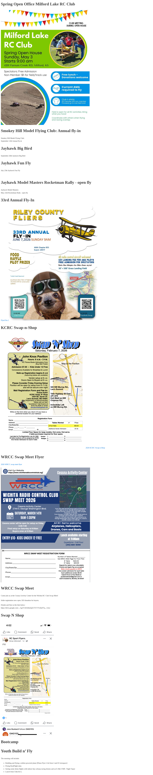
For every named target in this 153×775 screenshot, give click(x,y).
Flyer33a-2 (5, 320)
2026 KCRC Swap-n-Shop (95, 448)
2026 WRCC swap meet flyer (11, 464)
